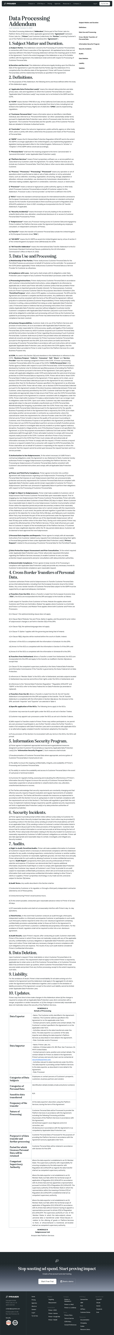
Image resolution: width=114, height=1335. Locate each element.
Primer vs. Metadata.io (67, 1300)
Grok (97, 1312)
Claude (98, 1302)
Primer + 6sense (53, 1313)
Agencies (57, 3)
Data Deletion (83, 58)
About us (34, 1306)
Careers (34, 1309)
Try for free (104, 3)
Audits (81, 54)
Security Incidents (85, 49)
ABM (81, 1302)
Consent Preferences (70, 1325)
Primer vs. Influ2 (69, 1304)
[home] (10, 4)
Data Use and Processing (87, 32)
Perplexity (99, 1309)
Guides (82, 1326)
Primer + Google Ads (54, 1316)
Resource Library (85, 1329)
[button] (32, 3)
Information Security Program (89, 44)
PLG (81, 1306)
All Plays (82, 1309)
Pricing (50, 3)
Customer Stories (85, 1312)
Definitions (82, 27)
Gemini (98, 1306)
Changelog (83, 1323)
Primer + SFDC (52, 1310)
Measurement (52, 1302)
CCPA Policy (67, 1321)
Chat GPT (99, 1299)
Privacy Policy (68, 1315)
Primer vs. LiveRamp (70, 1307)
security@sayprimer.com (41, 1060)
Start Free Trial (47, 1281)
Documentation (84, 1320)
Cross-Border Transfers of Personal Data (88, 38)
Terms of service (69, 1318)
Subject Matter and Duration (88, 22)
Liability (81, 63)
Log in (95, 3)
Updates (82, 68)
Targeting (51, 1299)
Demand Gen (84, 1299)
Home (33, 1296)
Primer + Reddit (52, 1320)
